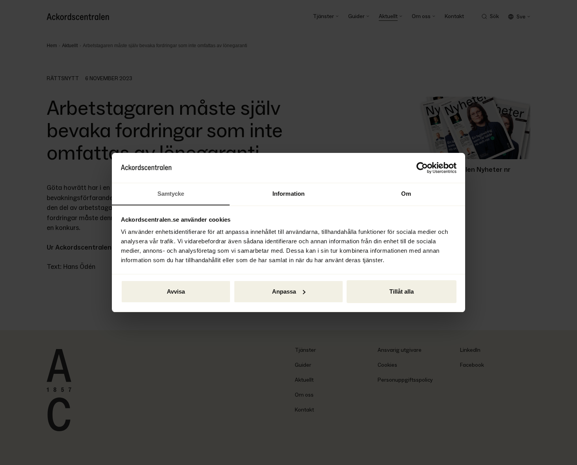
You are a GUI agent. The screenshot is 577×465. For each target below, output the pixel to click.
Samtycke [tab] (170, 193)
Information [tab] (288, 193)
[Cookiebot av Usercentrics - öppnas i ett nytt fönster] (422, 168)
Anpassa (284, 291)
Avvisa (176, 291)
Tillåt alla (401, 291)
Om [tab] (406, 193)
